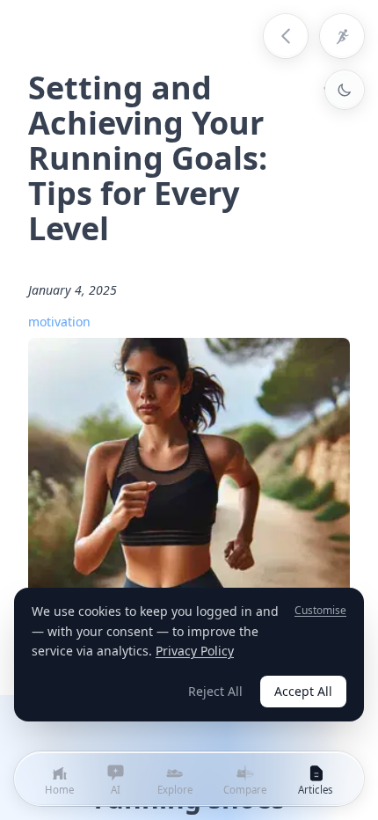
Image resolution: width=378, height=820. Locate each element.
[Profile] (342, 36)
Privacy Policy (195, 650)
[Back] (286, 36)
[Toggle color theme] (344, 89)
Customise (320, 611)
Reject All (215, 691)
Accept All (303, 691)
